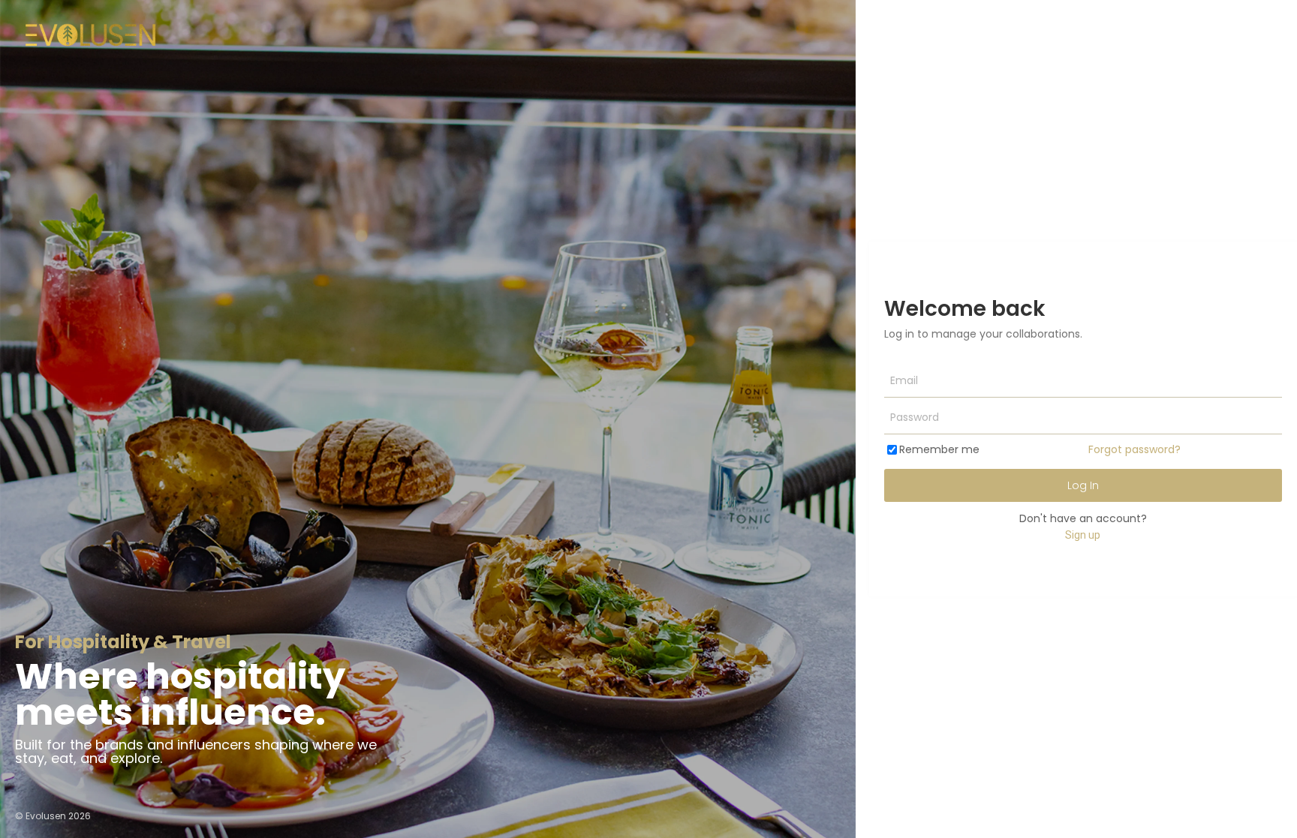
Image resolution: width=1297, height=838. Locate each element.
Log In (1083, 485)
